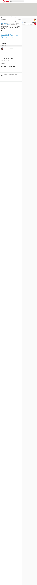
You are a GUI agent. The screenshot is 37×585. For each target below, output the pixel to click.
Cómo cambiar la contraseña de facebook (7, 39)
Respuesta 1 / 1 (3, 45)
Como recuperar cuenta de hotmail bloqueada (8, 38)
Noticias (24, 22)
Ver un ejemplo (34, 22)
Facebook (13, 17)
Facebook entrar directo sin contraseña (7, 37)
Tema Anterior (4, 19)
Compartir (3, 30)
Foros (4, 17)
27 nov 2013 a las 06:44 (14, 24)
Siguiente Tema (18, 19)
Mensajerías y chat (8, 17)
